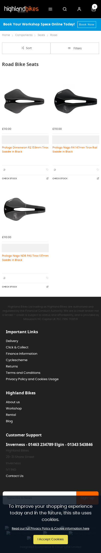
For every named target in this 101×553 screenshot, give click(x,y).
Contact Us (15, 476)
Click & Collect (17, 347)
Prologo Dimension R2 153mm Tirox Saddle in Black (25, 149)
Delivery (12, 341)
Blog (9, 421)
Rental (11, 415)
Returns (12, 366)
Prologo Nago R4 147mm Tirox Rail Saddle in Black (74, 149)
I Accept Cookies (51, 539)
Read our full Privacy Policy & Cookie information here (50, 528)
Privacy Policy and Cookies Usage (32, 379)
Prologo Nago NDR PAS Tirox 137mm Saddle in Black (25, 257)
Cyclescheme (16, 360)
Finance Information (21, 353)
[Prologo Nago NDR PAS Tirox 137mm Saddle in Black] (25, 209)
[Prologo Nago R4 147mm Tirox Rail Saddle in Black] (75, 101)
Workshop (14, 408)
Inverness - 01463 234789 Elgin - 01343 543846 (49, 444)
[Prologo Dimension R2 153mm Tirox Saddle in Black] (25, 101)
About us (13, 402)
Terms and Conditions (23, 373)
